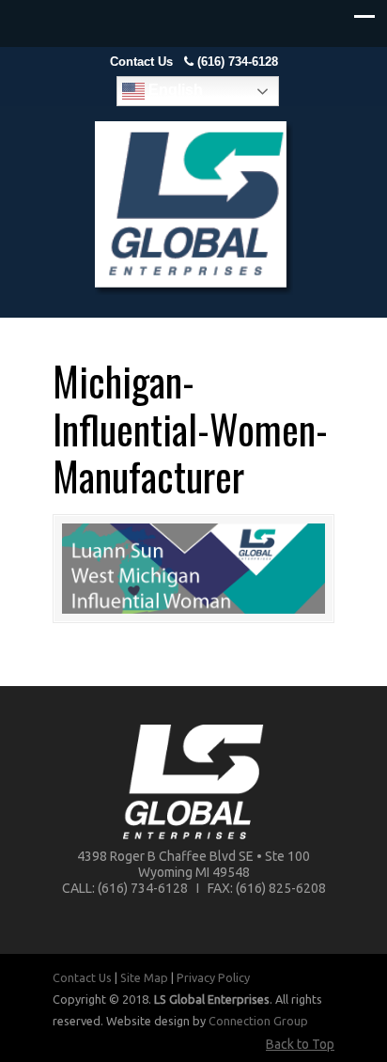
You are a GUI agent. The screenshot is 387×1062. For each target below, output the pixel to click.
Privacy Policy (213, 977)
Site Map (144, 977)
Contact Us (141, 62)
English (174, 90)
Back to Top (300, 1044)
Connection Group (258, 1020)
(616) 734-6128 (237, 62)
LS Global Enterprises (193, 208)
